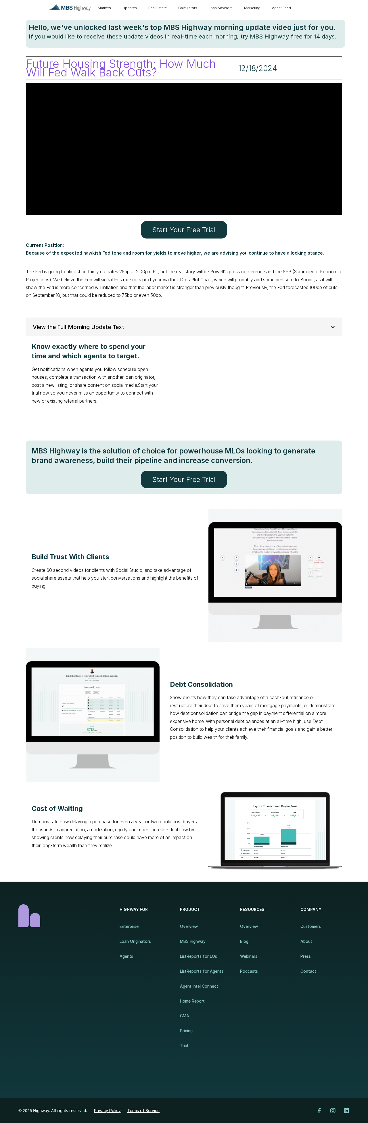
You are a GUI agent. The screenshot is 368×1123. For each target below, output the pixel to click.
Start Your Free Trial (184, 230)
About (306, 941)
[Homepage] (63, 915)
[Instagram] (332, 1110)
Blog (244, 941)
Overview (189, 926)
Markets (104, 8)
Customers (310, 926)
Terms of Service (143, 1110)
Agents (126, 956)
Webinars (248, 956)
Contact (308, 971)
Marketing (252, 8)
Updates (129, 8)
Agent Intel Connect (199, 986)
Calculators (187, 8)
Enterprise (129, 926)
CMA (184, 1016)
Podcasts (249, 971)
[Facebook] (319, 1110)
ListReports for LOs (198, 956)
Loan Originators (135, 941)
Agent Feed (281, 8)
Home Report (192, 1001)
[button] (184, 327)
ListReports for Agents (201, 971)
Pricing (186, 1030)
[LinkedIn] (346, 1110)
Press (305, 956)
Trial (184, 1045)
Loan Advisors (221, 8)
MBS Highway (193, 941)
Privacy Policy (107, 1110)
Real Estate (157, 8)
